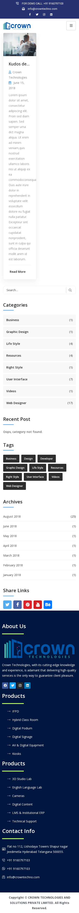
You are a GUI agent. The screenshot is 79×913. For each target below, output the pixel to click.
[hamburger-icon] (71, 25)
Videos (11, 391)
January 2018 (12, 575)
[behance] (48, 604)
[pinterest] (27, 604)
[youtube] (38, 604)
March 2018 (11, 555)
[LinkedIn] (51, 14)
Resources (13, 355)
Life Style (13, 344)
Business (12, 320)
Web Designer (16, 403)
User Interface (16, 379)
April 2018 (10, 546)
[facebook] (17, 604)
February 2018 (13, 565)
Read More (17, 272)
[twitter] (7, 604)
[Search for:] (39, 290)
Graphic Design (17, 332)
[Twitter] (37, 14)
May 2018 (10, 536)
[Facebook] (30, 14)
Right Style (14, 367)
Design (28, 458)
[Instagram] (44, 14)
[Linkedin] (27, 685)
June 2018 (10, 526)
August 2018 (12, 516)
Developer (46, 458)
